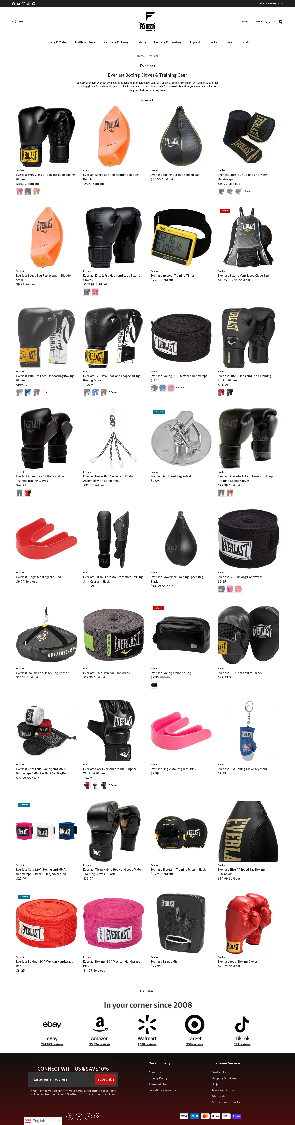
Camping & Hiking (116, 42)
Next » (151, 990)
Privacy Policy (158, 1078)
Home (141, 56)
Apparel (194, 42)
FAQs (214, 1084)
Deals (228, 42)
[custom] (69, 1116)
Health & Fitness (85, 42)
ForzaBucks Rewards (162, 1090)
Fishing (141, 42)
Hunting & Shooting (168, 42)
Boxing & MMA (56, 42)
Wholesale (218, 1096)
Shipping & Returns (224, 1078)
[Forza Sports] (147, 21)
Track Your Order (222, 1090)
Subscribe (105, 1079)
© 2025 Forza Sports (225, 1102)
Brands (244, 42)
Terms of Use (158, 1084)
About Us (155, 1072)
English (38, 1121)
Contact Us (219, 1072)
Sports (212, 42)
